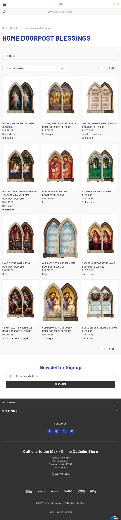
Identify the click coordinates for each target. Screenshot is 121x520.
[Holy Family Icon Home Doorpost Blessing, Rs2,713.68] (60, 166)
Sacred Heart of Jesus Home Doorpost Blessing (98, 265)
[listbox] (38, 68)
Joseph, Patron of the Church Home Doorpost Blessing (59, 125)
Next (112, 68)
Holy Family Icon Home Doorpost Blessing (54, 193)
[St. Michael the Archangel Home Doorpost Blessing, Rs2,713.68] (20, 302)
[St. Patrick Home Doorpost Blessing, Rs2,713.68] (100, 166)
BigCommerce (65, 512)
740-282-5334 (62, 474)
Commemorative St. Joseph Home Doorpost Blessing (57, 329)
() (117, 4)
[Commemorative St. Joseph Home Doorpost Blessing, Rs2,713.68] (60, 302)
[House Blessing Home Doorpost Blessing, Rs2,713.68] (100, 302)
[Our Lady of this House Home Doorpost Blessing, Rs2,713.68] (60, 237)
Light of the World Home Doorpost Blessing (16, 265)
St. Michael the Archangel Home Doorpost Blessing (17, 329)
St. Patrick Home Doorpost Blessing (97, 193)
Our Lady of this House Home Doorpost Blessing (58, 265)
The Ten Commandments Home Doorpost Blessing (99, 125)
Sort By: (7, 68)
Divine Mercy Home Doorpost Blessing (18, 125)
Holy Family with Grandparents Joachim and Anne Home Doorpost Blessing (20, 195)
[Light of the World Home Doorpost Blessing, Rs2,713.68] (20, 237)
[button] (60, 56)
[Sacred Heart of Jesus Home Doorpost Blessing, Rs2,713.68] (100, 237)
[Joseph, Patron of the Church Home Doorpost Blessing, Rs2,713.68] (60, 98)
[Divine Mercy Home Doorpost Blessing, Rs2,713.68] (20, 98)
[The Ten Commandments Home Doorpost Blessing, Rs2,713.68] (100, 98)
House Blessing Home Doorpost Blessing (100, 329)
